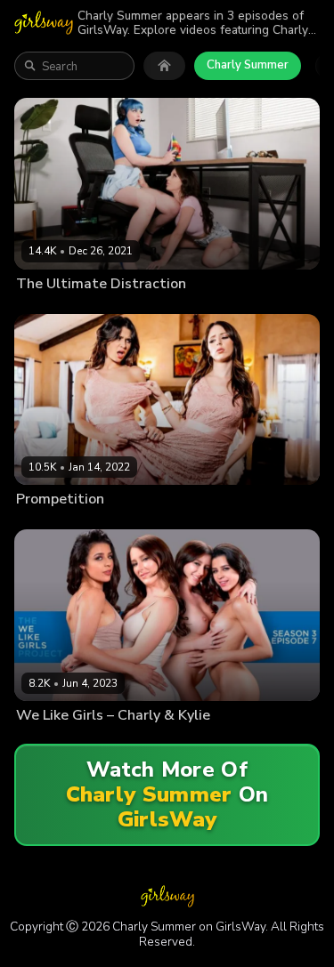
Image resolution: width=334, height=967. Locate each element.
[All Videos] (164, 66)
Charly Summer (248, 65)
